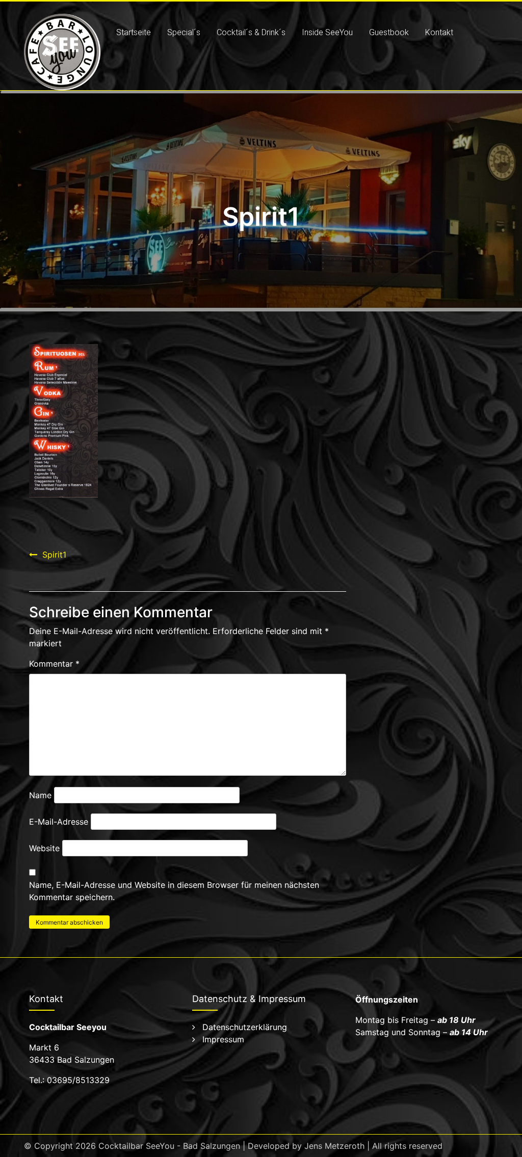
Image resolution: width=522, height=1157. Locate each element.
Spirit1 (54, 554)
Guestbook (389, 32)
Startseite (133, 32)
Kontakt (439, 32)
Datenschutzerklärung (244, 1027)
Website (44, 848)
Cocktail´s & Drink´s (251, 32)
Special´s (183, 32)
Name (40, 795)
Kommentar (54, 664)
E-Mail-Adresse (58, 822)
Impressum (223, 1039)
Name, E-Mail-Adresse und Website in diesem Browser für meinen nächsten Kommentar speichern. (174, 891)
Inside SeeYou (327, 32)
